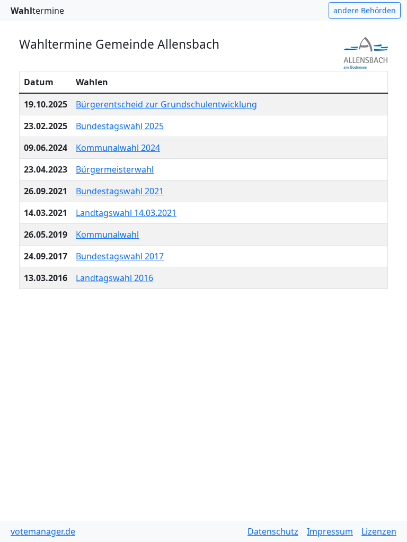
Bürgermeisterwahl (115, 169)
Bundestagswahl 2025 (120, 126)
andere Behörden (364, 10)
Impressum (330, 531)
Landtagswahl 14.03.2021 (126, 213)
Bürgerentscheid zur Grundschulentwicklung (166, 104)
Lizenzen (378, 531)
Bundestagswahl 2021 (120, 191)
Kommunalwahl (107, 234)
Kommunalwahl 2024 (118, 147)
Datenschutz (272, 531)
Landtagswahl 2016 (114, 278)
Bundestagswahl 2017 (120, 256)
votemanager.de (43, 531)
